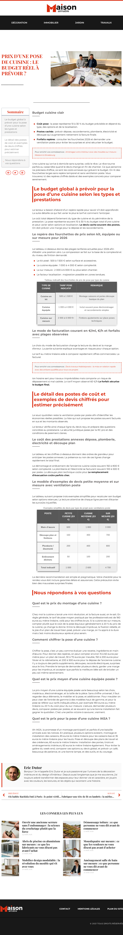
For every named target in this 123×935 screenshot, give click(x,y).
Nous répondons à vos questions (15, 162)
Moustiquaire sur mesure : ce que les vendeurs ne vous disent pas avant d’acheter (101, 844)
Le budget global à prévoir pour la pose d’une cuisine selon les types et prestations (16, 125)
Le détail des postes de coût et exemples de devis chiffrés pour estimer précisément (16, 146)
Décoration (19, 22)
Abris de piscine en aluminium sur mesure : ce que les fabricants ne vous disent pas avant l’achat (41, 845)
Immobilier (51, 22)
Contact (64, 908)
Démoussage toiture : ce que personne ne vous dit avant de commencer (102, 825)
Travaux (106, 22)
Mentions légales (89, 908)
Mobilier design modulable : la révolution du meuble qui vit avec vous (41, 863)
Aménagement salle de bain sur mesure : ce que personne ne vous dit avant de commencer (101, 864)
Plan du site (115, 908)
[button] (8, 172)
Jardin (79, 22)
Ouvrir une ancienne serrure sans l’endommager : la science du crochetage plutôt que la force (41, 826)
